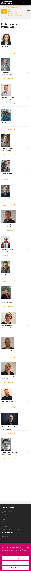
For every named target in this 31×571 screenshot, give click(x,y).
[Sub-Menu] (28, 11)
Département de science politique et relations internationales (16, 11)
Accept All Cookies (15, 567)
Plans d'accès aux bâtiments (9, 522)
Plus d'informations (8, 53)
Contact (4, 519)
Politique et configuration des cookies (11, 529)
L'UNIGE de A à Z (6, 526)
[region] (15, 557)
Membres (4, 20)
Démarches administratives (8, 540)
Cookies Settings (15, 558)
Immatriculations (6, 536)
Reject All (15, 563)
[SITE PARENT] (4, 11)
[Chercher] (24, 3)
